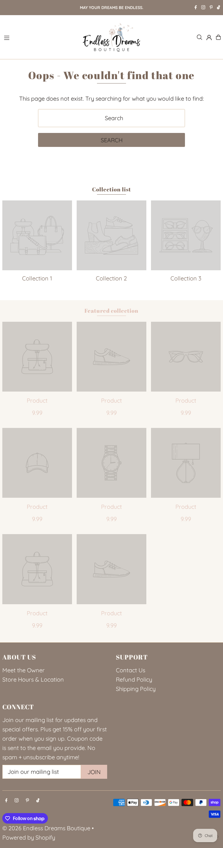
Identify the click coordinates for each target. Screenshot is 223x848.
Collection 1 (37, 278)
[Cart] (218, 37)
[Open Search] (199, 37)
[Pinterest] (211, 7)
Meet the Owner (23, 670)
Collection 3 (185, 278)
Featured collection (111, 310)
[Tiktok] (218, 7)
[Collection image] (37, 235)
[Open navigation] (39, 37)
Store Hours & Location (33, 679)
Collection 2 (111, 278)
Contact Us (130, 670)
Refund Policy (134, 679)
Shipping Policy (136, 688)
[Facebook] (196, 7)
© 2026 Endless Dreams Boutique (46, 828)
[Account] (209, 37)
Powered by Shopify (28, 837)
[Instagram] (203, 7)
